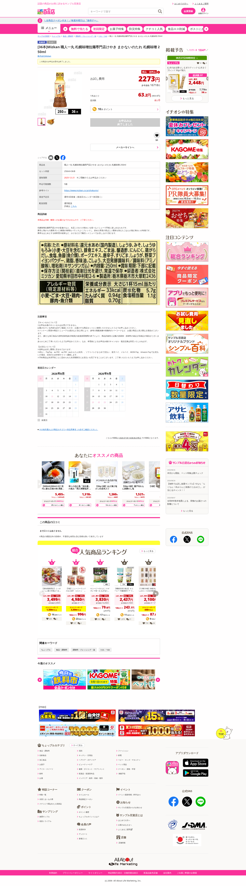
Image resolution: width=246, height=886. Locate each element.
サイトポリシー (95, 872)
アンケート (83, 834)
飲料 (41, 774)
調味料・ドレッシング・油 (86, 36)
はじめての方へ (181, 3)
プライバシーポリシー (73, 872)
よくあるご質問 (201, 3)
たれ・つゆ (103, 36)
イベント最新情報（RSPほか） (130, 795)
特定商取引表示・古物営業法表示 (123, 872)
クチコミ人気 (154, 29)
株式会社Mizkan (44, 56)
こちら (74, 206)
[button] (65, 29)
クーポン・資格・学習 (126, 769)
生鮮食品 (42, 755)
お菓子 (42, 764)
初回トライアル (45, 821)
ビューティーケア (86, 764)
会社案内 (167, 872)
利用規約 (53, 872)
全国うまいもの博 (46, 799)
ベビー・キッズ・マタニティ (129, 760)
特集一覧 (42, 795)
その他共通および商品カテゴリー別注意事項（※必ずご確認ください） (68, 429)
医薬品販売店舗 (151, 872)
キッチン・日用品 (86, 755)
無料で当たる (79, 29)
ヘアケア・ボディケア (87, 760)
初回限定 (99, 29)
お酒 (41, 778)
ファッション (123, 751)
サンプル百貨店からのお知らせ (130, 807)
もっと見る (148, 551)
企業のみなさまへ (125, 825)
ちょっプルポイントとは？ (89, 817)
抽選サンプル (44, 817)
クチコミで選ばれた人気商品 (50, 804)
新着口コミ (83, 839)
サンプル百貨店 (44, 36)
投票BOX (82, 829)
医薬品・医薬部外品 (86, 774)
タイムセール (84, 795)
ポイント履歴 (84, 812)
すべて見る (78, 745)
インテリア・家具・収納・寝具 (91, 778)
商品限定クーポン (86, 799)
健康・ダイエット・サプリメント (91, 769)
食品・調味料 (68, 36)
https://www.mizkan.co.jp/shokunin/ (81, 190)
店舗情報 (122, 843)
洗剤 (80, 751)
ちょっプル (56, 36)
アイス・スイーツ (46, 769)
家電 (120, 755)
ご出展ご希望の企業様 (187, 872)
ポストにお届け (200, 29)
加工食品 (42, 760)
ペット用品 (122, 764)
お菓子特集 (117, 29)
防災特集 (135, 29)
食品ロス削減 (176, 29)
